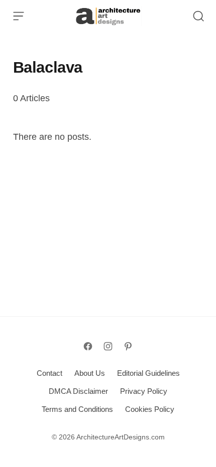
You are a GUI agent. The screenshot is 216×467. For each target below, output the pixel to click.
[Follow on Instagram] (108, 346)
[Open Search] (198, 16)
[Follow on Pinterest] (128, 346)
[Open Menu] (19, 16)
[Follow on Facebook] (88, 346)
